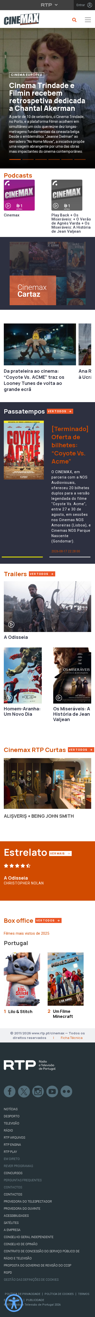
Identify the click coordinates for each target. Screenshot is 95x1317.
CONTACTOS (13, 1194)
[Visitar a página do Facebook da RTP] (10, 1092)
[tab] (15, 159)
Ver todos (81, 749)
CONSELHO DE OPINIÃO (20, 1244)
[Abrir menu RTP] (47, 5)
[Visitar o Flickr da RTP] (67, 1092)
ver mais (61, 853)
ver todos (57, 411)
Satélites (11, 1223)
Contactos (13, 1187)
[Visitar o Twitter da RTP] (24, 1092)
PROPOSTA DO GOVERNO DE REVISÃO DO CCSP (37, 1265)
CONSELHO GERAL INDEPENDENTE (28, 1237)
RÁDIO (8, 1130)
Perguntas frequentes (23, 1180)
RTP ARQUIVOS (14, 1137)
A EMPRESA (12, 1230)
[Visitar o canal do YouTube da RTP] (52, 1092)
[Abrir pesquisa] (73, 20)
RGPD (8, 1272)
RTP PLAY (10, 1152)
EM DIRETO (12, 1159)
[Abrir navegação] (88, 20)
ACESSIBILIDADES (16, 1216)
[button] (24, 557)
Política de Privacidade (22, 1294)
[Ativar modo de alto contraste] (14, 1303)
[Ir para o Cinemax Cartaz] (48, 273)
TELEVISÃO (11, 1123)
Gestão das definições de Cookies (31, 1279)
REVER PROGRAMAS (18, 1166)
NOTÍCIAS (10, 1109)
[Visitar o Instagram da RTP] (38, 1092)
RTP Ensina (12, 1145)
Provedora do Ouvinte (22, 1208)
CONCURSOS (13, 1173)
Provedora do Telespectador (28, 1201)
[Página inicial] (19, 20)
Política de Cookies (59, 1294)
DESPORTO (12, 1116)
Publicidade (35, 1300)
